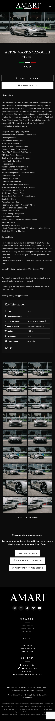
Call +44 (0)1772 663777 (28, 560)
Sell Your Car (27, 632)
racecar (30, 698)
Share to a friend (28, 78)
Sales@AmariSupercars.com (29, 674)
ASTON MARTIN (29, 85)
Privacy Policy (30, 695)
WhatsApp (28, 671)
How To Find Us (28, 665)
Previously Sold (27, 629)
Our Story (27, 645)
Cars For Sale (28, 626)
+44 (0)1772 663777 (28, 668)
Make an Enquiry (27, 553)
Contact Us (43, 695)
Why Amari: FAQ (27, 648)
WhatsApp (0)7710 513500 (29, 568)
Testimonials (27, 651)
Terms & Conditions (15, 695)
